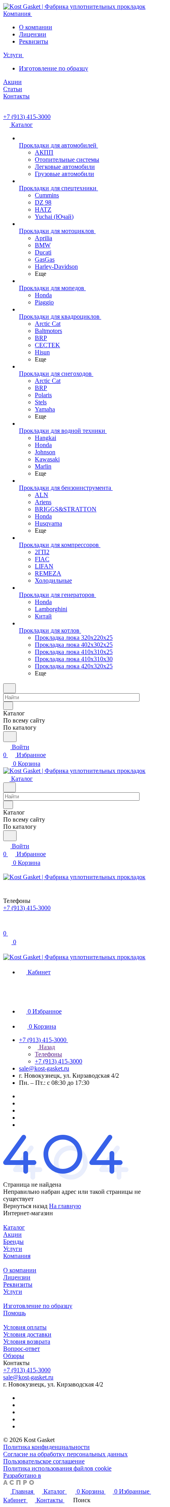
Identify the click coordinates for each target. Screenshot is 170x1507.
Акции (12, 1234)
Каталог (14, 1227)
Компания (16, 1256)
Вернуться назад (25, 1206)
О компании (35, 27)
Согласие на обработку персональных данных (65, 1454)
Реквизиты (33, 41)
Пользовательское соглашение (44, 1461)
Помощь (14, 1313)
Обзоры (13, 1355)
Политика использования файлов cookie (57, 1468)
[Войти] (6, 925)
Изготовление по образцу (53, 68)
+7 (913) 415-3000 (27, 116)
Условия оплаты (25, 1327)
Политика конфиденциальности (46, 1447)
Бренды (13, 1241)
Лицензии (32, 34)
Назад (46, 1047)
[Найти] (10, 736)
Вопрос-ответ (21, 1348)
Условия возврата (26, 1341)
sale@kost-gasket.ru (44, 1068)
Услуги (12, 1248)
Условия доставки (27, 1334)
